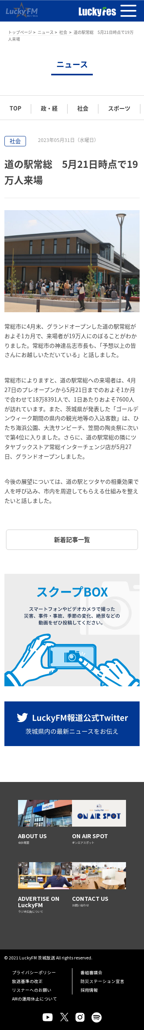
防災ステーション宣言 (102, 981)
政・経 (49, 108)
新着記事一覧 (72, 539)
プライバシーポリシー (34, 972)
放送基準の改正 (27, 981)
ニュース (46, 32)
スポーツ (119, 108)
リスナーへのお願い (32, 990)
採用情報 (89, 990)
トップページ (20, 32)
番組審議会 (91, 972)
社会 (63, 32)
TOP (15, 108)
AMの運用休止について (34, 999)
